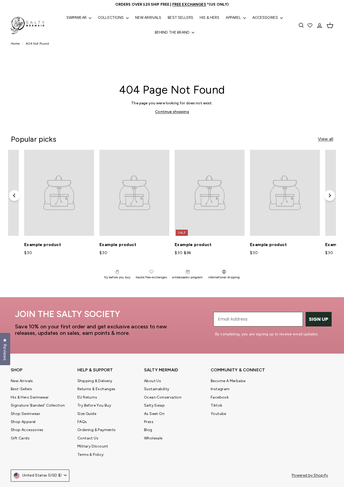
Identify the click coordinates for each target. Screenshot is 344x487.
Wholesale (153, 438)
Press (148, 422)
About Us (152, 381)
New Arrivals (148, 17)
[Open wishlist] (310, 25)
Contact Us (87, 438)
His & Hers (209, 17)
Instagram (220, 389)
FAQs (82, 422)
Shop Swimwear (25, 413)
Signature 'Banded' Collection (38, 405)
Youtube (218, 413)
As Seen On (154, 413)
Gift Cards (20, 438)
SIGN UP (318, 319)
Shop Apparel (23, 422)
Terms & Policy (90, 454)
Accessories (265, 17)
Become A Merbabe (228, 381)
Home (16, 43)
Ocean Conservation (162, 397)
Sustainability (156, 389)
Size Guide (86, 413)
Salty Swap (154, 405)
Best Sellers (180, 17)
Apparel (234, 17)
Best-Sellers (21, 389)
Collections (111, 17)
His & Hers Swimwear (30, 397)
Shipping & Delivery (94, 381)
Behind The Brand (172, 32)
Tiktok (216, 405)
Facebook (220, 397)
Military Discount (92, 446)
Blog (148, 430)
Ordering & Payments (96, 430)
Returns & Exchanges (96, 389)
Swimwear (76, 17)
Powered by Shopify (310, 475)
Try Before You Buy (94, 405)
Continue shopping (172, 111)
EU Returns (87, 397)
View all (325, 138)
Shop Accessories (27, 430)
